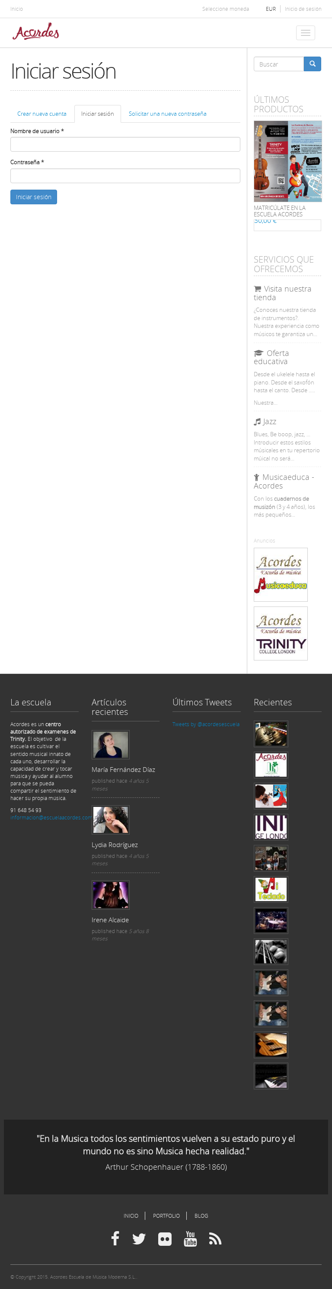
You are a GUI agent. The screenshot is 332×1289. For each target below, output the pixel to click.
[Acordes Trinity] (281, 633)
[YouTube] (190, 1239)
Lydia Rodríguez (115, 844)
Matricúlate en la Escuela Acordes (280, 211)
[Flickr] (165, 1239)
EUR (271, 9)
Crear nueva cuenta (42, 113)
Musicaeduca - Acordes (284, 481)
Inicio (16, 9)
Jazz (269, 421)
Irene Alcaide (110, 919)
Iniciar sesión (101, 116)
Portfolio (166, 1215)
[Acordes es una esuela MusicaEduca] (281, 575)
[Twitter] (139, 1239)
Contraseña (27, 162)
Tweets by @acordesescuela (205, 724)
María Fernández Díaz (123, 769)
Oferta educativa (271, 357)
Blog (201, 1215)
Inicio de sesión (303, 9)
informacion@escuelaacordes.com (51, 817)
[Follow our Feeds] (215, 1239)
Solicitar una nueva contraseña (168, 113)
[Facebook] (115, 1239)
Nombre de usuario (37, 131)
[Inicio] (38, 33)
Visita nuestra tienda (283, 292)
